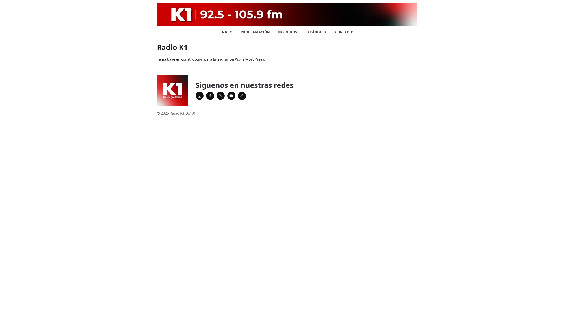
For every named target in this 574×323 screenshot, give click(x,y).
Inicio (226, 32)
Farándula (316, 32)
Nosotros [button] (287, 32)
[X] (221, 96)
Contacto (344, 32)
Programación (255, 32)
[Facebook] (210, 96)
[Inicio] (172, 90)
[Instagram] (200, 96)
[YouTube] (231, 96)
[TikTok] (242, 96)
